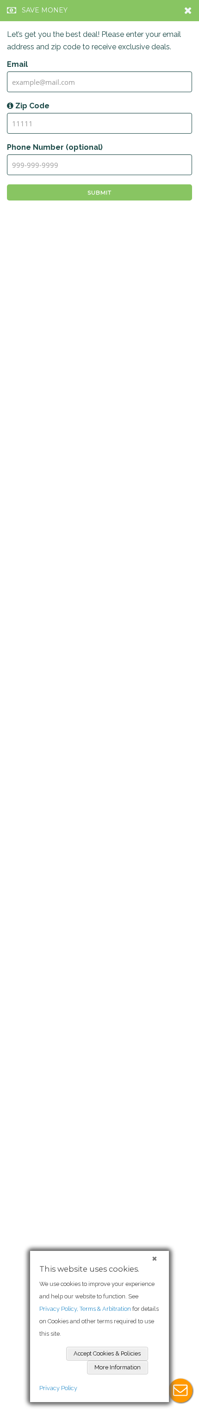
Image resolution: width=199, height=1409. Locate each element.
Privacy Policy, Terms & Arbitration (85, 1308)
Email (17, 64)
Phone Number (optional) (55, 147)
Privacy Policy (58, 1388)
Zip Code (31, 105)
